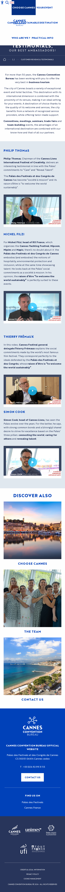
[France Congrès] (51, 830)
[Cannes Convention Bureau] (19, 22)
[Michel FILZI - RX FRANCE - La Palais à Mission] (32, 307)
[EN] (12, 2)
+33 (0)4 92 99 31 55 (34, 766)
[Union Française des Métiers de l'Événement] (33, 830)
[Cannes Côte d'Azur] (14, 830)
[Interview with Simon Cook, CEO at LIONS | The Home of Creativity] (32, 462)
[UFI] (23, 849)
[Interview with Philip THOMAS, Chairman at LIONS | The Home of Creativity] (32, 210)
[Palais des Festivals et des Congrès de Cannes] (32, 726)
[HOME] (4, 60)
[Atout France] (38, 849)
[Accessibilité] (2, 2)
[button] (7, 2)
